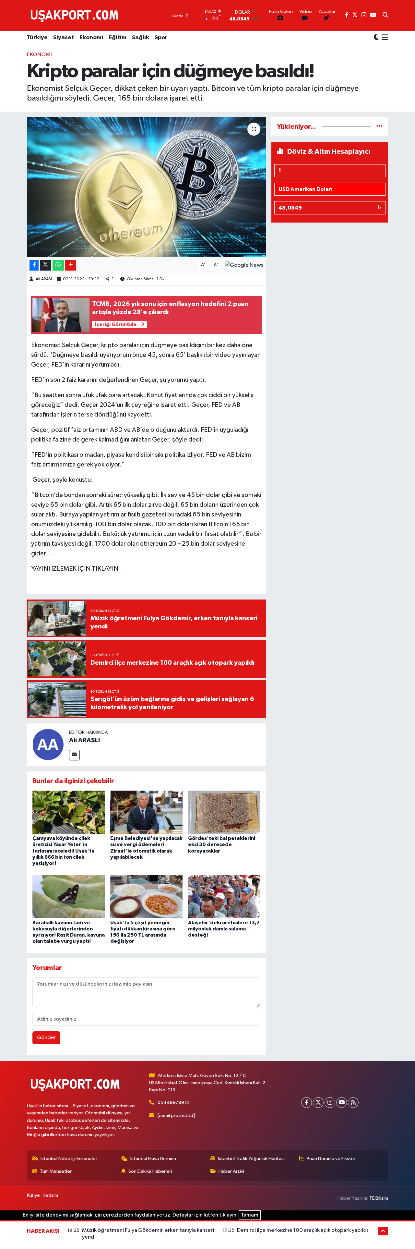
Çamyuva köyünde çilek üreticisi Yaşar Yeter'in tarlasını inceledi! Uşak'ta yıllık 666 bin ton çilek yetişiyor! (63, 851)
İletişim (50, 1195)
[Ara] (385, 15)
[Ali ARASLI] (48, 744)
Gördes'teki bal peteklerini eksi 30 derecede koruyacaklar (221, 844)
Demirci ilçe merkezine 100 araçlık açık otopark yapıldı (302, 1230)
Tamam (249, 1215)
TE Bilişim (378, 1198)
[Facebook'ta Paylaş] (34, 265)
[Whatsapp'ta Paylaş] (58, 265)
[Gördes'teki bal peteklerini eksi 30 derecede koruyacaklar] (224, 812)
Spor (161, 38)
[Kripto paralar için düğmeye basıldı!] (146, 187)
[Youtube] (341, 1102)
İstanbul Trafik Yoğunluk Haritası (251, 1158)
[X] (318, 1102)
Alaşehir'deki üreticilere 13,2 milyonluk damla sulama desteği (224, 929)
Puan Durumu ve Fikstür (331, 1158)
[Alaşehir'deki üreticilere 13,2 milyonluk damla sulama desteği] (224, 896)
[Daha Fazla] (70, 265)
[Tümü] (379, 126)
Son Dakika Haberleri (150, 1171)
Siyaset (63, 38)
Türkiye (37, 38)
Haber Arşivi (231, 1171)
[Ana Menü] (383, 38)
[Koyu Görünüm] (376, 38)
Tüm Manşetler (56, 1171)
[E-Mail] (74, 755)
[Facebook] (306, 1102)
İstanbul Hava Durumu (153, 1158)
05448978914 (173, 1102)
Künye (33, 1195)
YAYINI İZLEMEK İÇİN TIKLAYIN (74, 568)
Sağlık (140, 38)
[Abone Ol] (244, 265)
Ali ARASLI (44, 279)
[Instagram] (330, 1102)
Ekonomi (91, 38)
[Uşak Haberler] (76, 15)
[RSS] (353, 1102)
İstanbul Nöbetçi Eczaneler (69, 1158)
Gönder (46, 1037)
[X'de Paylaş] (45, 265)
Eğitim (117, 38)
